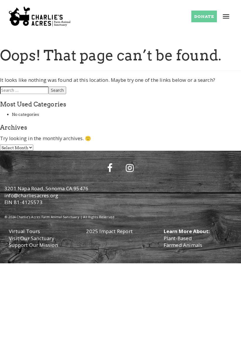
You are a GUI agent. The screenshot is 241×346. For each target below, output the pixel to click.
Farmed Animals (183, 245)
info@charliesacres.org (31, 195)
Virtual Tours (24, 231)
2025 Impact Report (109, 231)
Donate (204, 16)
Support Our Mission (33, 245)
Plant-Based (178, 238)
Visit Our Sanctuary (31, 238)
